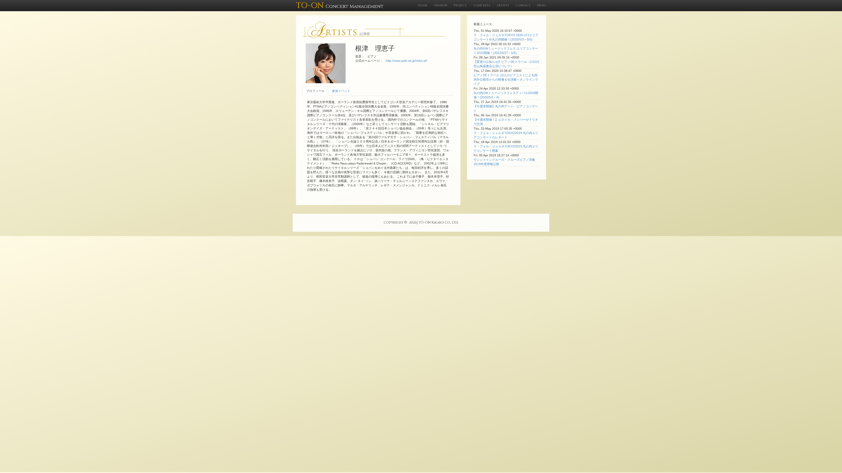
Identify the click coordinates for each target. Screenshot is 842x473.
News (541, 5)
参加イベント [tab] (341, 91)
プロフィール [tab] (315, 91)
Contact (523, 5)
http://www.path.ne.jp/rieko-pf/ (406, 60)
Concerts (481, 5)
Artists (503, 5)
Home (423, 5)
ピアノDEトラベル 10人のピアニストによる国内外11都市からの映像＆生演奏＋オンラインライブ (506, 79)
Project (460, 5)
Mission (440, 5)
